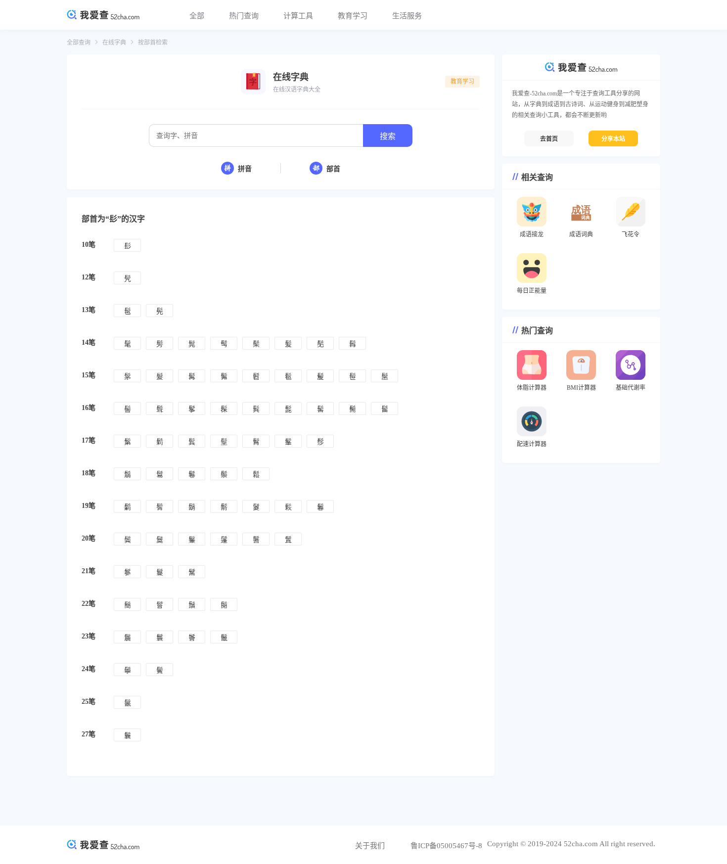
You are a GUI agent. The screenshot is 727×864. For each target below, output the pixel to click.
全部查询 (79, 42)
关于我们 (370, 846)
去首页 (549, 139)
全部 (196, 16)
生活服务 (407, 16)
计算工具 (298, 16)
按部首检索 (153, 42)
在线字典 (114, 42)
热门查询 (244, 16)
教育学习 (352, 16)
